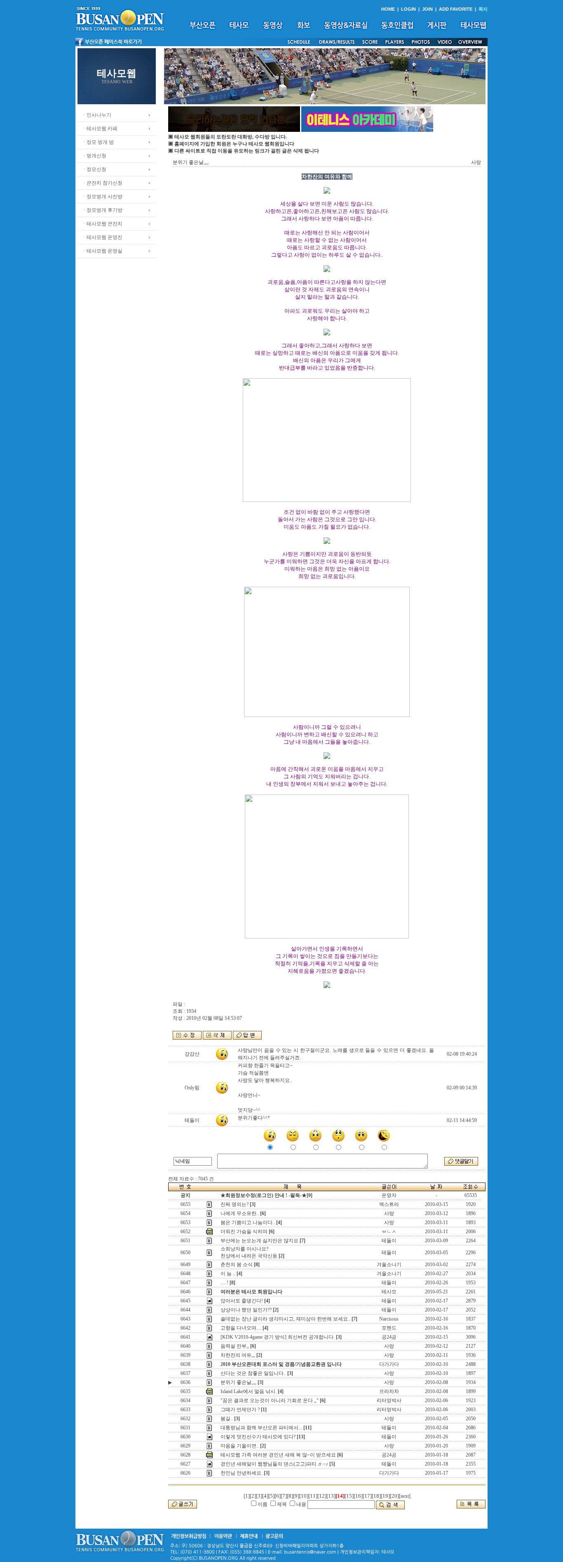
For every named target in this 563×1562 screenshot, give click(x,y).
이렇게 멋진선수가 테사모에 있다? (258, 1437)
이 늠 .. (228, 1273)
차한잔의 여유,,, (238, 1355)
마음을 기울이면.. (240, 1446)
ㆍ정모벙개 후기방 (102, 210)
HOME (388, 9)
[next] (405, 1496)
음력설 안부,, (235, 1346)
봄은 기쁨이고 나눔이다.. (248, 1222)
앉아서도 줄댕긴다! (242, 1301)
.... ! (224, 1283)
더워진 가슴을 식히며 (244, 1231)
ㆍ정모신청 (94, 169)
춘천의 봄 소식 (237, 1264)
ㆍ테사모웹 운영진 (102, 237)
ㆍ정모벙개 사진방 (102, 196)
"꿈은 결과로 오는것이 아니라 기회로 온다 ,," (270, 1400)
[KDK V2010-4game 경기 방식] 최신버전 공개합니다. (278, 1337)
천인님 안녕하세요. (242, 1473)
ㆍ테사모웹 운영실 (102, 251)
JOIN (427, 9)
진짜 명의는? (235, 1204)
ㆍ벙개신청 (94, 156)
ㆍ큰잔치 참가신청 (102, 183)
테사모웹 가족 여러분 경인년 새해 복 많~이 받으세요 (278, 1455)
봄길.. (227, 1418)
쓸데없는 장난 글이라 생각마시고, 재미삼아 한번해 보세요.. (285, 1319)
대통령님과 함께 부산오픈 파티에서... (261, 1428)
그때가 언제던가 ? (240, 1409)
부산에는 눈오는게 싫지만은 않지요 (259, 1241)
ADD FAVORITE (455, 9)
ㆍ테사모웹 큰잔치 (102, 224)
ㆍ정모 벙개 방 (98, 142)
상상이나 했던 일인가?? (246, 1310)
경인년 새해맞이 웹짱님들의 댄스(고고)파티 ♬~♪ (274, 1464)
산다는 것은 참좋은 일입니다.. (253, 1373)
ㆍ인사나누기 (96, 115)
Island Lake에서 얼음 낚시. (249, 1391)
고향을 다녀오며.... (241, 1328)
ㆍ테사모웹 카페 (99, 128)
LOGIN (408, 9)
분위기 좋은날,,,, (238, 1382)
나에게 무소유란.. (240, 1213)
